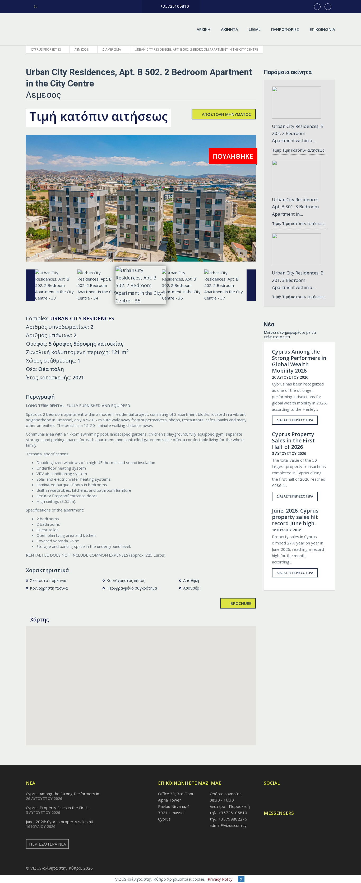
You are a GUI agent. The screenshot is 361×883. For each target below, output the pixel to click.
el (35, 6)
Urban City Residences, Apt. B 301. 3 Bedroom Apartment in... (296, 206)
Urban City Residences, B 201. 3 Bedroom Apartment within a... (297, 280)
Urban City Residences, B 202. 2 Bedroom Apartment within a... (297, 133)
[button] (141, 683)
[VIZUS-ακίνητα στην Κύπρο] (54, 29)
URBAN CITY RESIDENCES (82, 318)
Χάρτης (40, 619)
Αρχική (203, 29)
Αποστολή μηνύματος (226, 114)
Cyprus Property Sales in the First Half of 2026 (293, 440)
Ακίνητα (229, 29)
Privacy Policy (220, 879)
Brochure (240, 603)
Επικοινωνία (322, 29)
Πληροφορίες (285, 29)
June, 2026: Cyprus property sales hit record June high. (295, 517)
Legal (255, 29)
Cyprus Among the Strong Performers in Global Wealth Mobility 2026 (299, 361)
